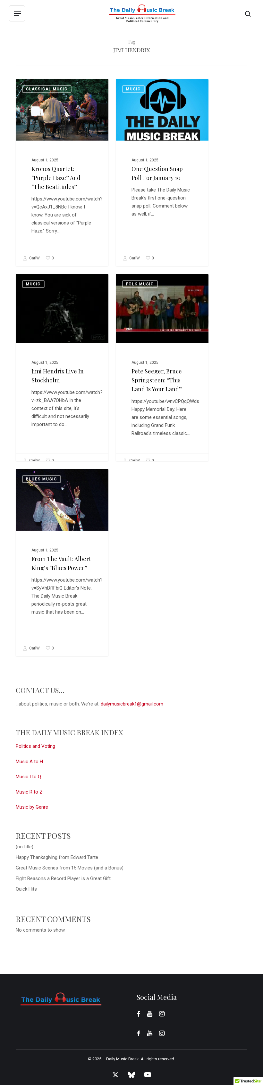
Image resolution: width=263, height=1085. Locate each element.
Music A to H (29, 761)
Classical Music (47, 89)
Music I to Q (28, 776)
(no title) (24, 847)
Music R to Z (29, 792)
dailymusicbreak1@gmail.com (132, 704)
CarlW (34, 258)
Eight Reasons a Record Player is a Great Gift (63, 878)
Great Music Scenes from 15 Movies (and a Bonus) (69, 868)
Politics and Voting (35, 746)
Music (133, 89)
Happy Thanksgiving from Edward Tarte (57, 857)
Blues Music (41, 479)
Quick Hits (26, 889)
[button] (17, 13)
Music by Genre (32, 807)
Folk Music (140, 284)
